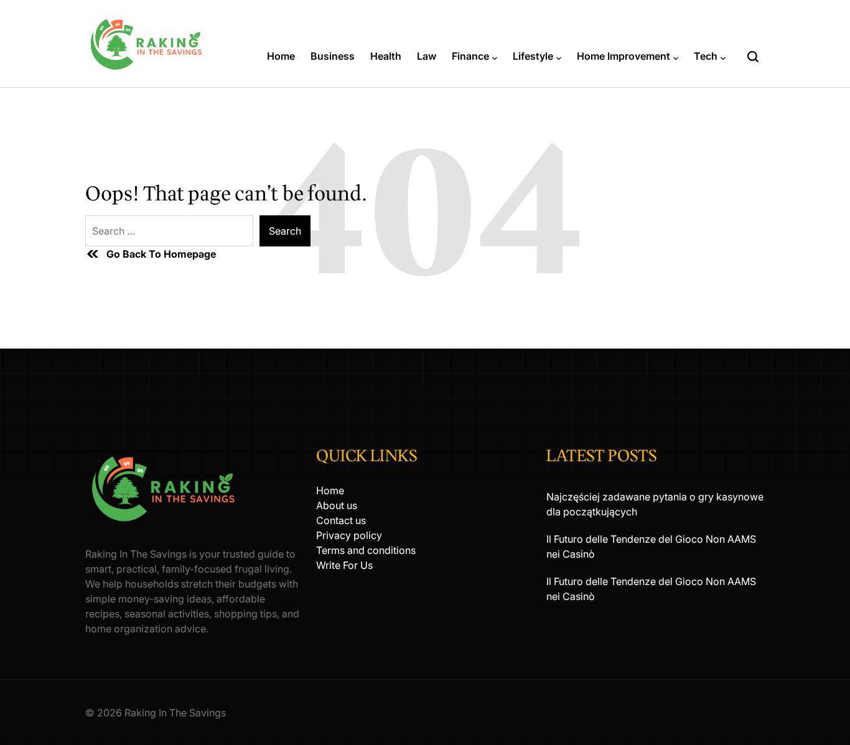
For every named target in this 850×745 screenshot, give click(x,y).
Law (426, 56)
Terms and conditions (366, 550)
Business (333, 56)
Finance (470, 56)
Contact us (341, 520)
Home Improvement (623, 56)
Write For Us (344, 565)
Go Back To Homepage (161, 254)
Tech (705, 56)
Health (385, 56)
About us (336, 505)
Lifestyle (533, 56)
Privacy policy (349, 535)
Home (281, 56)
